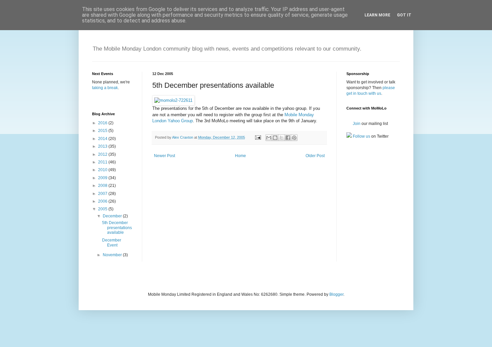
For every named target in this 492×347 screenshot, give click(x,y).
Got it (404, 15)
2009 (103, 178)
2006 (103, 201)
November (113, 255)
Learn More (377, 15)
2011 (103, 162)
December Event (111, 242)
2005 (103, 209)
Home (240, 155)
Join (356, 123)
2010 (103, 169)
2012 (103, 154)
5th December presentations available (117, 227)
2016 (103, 123)
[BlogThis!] (275, 137)
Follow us (361, 136)
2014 (103, 138)
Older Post (315, 155)
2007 (103, 193)
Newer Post (164, 155)
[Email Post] (257, 137)
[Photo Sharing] (173, 100)
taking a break (105, 87)
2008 (103, 185)
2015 (103, 130)
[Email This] (268, 137)
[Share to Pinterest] (294, 137)
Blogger (336, 294)
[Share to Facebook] (287, 137)
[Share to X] (281, 137)
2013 (103, 146)
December (113, 216)
